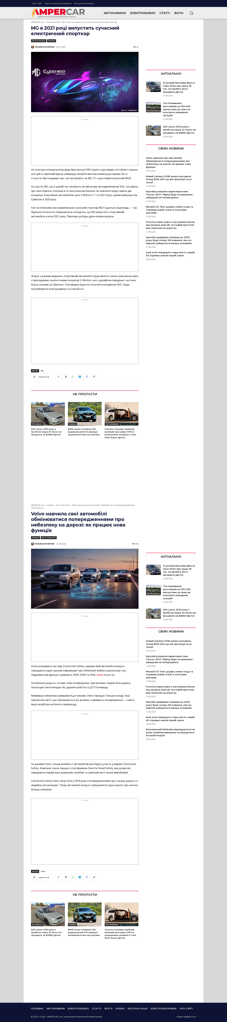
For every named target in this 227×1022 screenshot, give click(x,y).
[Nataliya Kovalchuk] (33, 46)
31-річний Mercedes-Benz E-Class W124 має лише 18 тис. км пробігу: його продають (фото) (179, 87)
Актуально (37, 424)
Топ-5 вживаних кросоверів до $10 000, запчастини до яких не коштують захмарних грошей (177, 109)
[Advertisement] (85, 142)
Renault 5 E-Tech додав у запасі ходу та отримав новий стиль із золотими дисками (169, 209)
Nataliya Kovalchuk (44, 47)
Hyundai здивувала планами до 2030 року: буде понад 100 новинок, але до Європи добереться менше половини (169, 240)
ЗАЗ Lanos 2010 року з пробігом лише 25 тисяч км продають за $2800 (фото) (46, 432)
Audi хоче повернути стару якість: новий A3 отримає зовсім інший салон (170, 254)
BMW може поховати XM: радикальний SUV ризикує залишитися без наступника (84, 432)
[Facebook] (58, 377)
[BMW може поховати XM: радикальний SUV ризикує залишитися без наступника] (85, 414)
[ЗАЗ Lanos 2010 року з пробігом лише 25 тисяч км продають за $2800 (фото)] (48, 414)
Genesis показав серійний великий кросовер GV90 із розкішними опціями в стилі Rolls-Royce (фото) (120, 433)
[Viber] (87, 377)
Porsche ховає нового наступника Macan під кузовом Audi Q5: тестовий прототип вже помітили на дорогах (170, 225)
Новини (51, 40)
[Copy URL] (94, 377)
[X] (65, 377)
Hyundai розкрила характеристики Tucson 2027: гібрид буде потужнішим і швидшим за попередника (169, 194)
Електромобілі (53, 22)
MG (42, 371)
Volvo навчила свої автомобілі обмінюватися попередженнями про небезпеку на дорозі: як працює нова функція (168, 163)
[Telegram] (80, 377)
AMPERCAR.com (38, 22)
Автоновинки (112, 424)
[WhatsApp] (72, 377)
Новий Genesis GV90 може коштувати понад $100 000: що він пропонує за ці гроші (168, 179)
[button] (191, 13)
